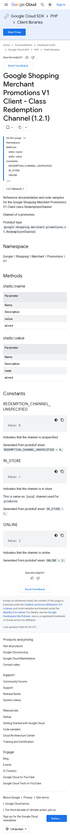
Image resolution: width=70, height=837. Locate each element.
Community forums (15, 681)
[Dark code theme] (56, 420)
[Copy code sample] (62, 420)
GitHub (7, 717)
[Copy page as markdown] (20, 127)
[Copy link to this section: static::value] (28, 338)
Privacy (28, 797)
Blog (6, 758)
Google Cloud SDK (27, 16)
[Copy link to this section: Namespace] (32, 247)
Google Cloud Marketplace (19, 658)
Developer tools (46, 45)
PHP (54, 16)
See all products (13, 646)
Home (6, 45)
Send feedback (18, 65)
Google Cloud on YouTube (19, 777)
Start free (14, 32)
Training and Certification (18, 741)
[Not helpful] (33, 57)
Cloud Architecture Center (19, 735)
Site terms (42, 797)
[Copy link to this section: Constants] (30, 394)
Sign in (61, 4)
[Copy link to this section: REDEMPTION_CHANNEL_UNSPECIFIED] (31, 409)
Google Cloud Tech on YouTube (22, 783)
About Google (11, 797)
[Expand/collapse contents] (24, 138)
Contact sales (11, 664)
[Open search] (42, 4)
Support (8, 687)
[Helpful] (27, 57)
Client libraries (30, 22)
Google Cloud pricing (15, 652)
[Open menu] (6, 4)
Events (7, 764)
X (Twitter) (9, 771)
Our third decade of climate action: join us (30, 809)
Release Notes (12, 693)
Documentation (23, 45)
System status (12, 700)
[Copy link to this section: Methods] (27, 276)
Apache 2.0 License (14, 612)
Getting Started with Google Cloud (24, 723)
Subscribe (58, 818)
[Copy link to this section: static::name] (29, 286)
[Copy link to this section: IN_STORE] (25, 461)
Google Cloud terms (17, 803)
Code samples (12, 729)
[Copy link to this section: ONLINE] (21, 525)
